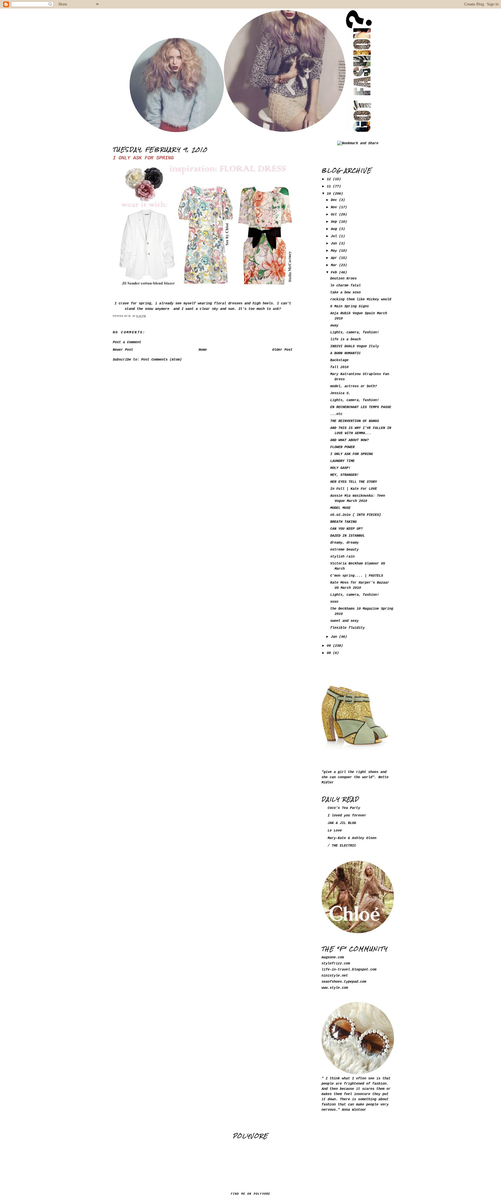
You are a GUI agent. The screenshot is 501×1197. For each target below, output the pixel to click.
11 (330, 186)
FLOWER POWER (342, 447)
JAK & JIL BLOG (342, 823)
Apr (335, 258)
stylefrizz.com (336, 964)
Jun (335, 244)
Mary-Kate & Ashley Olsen (352, 838)
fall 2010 (339, 367)
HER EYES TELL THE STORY (353, 482)
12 (330, 179)
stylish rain (342, 557)
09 (330, 646)
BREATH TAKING (343, 522)
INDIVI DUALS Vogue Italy (354, 346)
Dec (335, 200)
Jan (335, 637)
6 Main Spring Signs (349, 306)
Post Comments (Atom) (161, 360)
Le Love (335, 831)
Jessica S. (340, 393)
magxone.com (333, 957)
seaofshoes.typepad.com (344, 982)
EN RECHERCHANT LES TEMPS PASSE (360, 407)
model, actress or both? (353, 386)
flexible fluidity (347, 628)
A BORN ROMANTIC (345, 353)
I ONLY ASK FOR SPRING (143, 158)
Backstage (339, 360)
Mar (335, 265)
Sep (335, 222)
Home (203, 350)
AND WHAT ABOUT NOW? (349, 440)
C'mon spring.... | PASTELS (356, 576)
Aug (335, 229)
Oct (335, 215)
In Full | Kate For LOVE (353, 489)
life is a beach (345, 339)
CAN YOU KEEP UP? (346, 529)
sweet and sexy (344, 621)
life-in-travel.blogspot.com (349, 970)
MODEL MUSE (340, 508)
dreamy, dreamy (344, 543)
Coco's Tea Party (344, 808)
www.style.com (335, 988)
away (334, 326)
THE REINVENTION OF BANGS (354, 421)
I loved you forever (347, 816)
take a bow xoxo (345, 292)
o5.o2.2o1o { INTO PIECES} (355, 515)
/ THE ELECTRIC (342, 846)
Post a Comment (127, 342)
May (335, 251)
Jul (335, 236)
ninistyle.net (335, 976)
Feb (335, 273)
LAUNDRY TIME (342, 461)
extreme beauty (344, 550)
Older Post (282, 350)
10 (330, 194)
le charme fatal (345, 286)
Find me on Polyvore (251, 1194)
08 (330, 653)
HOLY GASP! (340, 468)
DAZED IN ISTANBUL (347, 536)
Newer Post (123, 350)
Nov (335, 207)
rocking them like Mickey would (360, 299)
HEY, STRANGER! (344, 475)
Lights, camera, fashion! (354, 332)
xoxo (334, 602)
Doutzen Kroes (343, 279)
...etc (336, 414)
